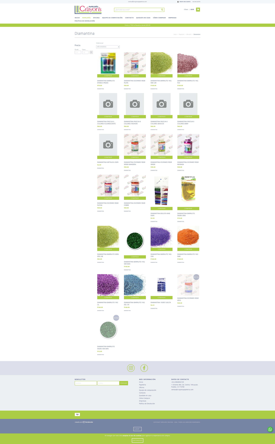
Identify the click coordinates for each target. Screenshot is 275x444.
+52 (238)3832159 (177, 382)
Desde (76, 49)
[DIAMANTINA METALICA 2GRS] (108, 145)
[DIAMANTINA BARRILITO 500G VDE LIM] (108, 237)
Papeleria (181, 34)
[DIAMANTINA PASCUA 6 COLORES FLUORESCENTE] (108, 104)
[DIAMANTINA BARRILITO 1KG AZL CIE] (135, 285)
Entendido (137, 440)
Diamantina (100, 89)
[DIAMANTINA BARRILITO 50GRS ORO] (188, 195)
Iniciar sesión (196, 1)
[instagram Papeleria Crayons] (131, 368)
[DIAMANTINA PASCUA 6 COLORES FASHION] (135, 104)
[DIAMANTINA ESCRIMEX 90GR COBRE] (135, 186)
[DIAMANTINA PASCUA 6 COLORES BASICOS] (162, 104)
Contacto (129, 18)
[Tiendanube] (84, 422)
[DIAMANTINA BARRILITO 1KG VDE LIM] (162, 63)
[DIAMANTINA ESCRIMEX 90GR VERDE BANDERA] (135, 145)
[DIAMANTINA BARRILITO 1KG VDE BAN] (135, 240)
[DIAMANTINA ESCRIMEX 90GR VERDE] (162, 145)
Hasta (83, 49)
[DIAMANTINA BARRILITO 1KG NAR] (188, 237)
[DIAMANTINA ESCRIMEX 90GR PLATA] (135, 63)
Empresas (172, 18)
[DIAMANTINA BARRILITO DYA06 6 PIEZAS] (108, 63)
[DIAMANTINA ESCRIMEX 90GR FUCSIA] (108, 186)
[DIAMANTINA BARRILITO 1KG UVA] (162, 237)
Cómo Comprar (159, 18)
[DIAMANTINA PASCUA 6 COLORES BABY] (188, 104)
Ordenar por (99, 43)
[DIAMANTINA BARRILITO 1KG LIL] (108, 285)
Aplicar (91, 52)
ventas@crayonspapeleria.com (137, 1)
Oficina (96, 18)
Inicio (77, 18)
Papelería (86, 18)
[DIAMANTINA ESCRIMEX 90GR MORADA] (188, 145)
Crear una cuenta (184, 1)
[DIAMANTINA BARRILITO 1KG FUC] (188, 63)
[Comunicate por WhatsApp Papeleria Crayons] (270, 429)
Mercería (188, 34)
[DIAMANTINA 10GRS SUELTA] (162, 285)
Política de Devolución (85, 21)
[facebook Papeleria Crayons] (144, 368)
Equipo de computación (112, 18)
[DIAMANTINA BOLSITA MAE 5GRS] (162, 197)
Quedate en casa (143, 18)
